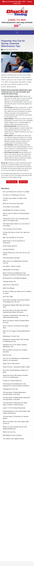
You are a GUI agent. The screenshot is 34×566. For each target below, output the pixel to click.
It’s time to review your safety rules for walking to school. (17, 292)
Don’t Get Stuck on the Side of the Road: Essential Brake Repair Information (15, 311)
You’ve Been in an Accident (11, 207)
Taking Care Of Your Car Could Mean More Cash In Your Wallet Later (16, 219)
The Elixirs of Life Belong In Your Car (14, 195)
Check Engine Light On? (10, 246)
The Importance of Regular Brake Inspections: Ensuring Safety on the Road (16, 398)
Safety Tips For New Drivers (11, 363)
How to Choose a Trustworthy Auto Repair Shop (15, 326)
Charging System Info (9, 281)
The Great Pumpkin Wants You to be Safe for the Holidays (16, 224)
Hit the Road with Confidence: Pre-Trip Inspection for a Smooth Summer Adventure (16, 384)
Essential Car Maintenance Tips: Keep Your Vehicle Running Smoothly (15, 316)
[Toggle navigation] (17, 32)
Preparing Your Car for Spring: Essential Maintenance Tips (13, 43)
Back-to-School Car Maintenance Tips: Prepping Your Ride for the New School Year (16, 274)
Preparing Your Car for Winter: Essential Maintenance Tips (15, 345)
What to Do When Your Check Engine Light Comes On (16, 422)
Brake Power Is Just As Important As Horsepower (14, 241)
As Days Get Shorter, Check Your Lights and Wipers (16, 233)
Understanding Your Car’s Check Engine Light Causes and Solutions (16, 412)
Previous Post (12, 182)
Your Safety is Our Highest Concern (13, 438)
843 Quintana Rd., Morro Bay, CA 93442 (17, 22)
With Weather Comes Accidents (12, 435)
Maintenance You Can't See (11, 336)
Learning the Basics (8, 249)
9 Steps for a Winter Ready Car (12, 380)
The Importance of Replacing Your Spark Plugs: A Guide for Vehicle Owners (15, 403)
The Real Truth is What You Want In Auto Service (15, 199)
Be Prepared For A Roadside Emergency (15, 278)
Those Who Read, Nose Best (11, 258)
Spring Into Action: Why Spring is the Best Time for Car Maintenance (15, 376)
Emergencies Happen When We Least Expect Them (16, 306)
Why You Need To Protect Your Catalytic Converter (15, 351)
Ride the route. (7, 355)
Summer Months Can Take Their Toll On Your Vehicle (16, 253)
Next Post (23, 182)
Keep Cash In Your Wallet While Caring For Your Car (15, 262)
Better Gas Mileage (8, 288)
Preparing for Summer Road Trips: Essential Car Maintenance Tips (16, 340)
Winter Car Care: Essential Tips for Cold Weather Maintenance (15, 427)
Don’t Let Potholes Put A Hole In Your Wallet (16, 191)
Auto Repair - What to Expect (12, 266)
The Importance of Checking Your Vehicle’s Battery (16, 417)
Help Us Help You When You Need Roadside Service (16, 214)
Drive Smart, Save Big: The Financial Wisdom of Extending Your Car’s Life (16, 301)
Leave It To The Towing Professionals (14, 408)
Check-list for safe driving (10, 284)
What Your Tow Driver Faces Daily (13, 203)
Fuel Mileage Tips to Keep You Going (14, 210)
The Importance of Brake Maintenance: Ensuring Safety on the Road (14, 393)
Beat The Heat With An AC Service (13, 237)
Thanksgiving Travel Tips (10, 389)
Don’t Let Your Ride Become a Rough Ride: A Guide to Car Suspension (16, 359)
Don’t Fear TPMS (8, 296)
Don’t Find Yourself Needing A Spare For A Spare (15, 371)
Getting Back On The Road (11, 269)
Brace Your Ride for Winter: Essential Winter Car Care (16, 321)
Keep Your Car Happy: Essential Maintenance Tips (16, 332)
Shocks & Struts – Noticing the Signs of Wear (16, 367)
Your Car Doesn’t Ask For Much (12, 229)
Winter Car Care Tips (9, 432)
